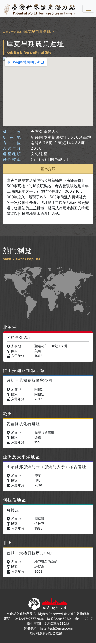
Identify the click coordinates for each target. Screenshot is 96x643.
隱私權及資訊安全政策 (46, 633)
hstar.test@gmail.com (56, 628)
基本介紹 (48, 169)
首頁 (5, 32)
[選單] (88, 8)
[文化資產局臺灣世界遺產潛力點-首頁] (38, 8)
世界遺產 (16, 32)
